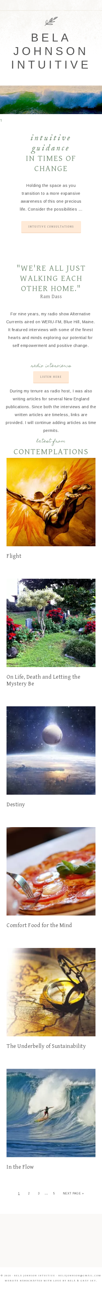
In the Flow (20, 1167)
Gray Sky (88, 1280)
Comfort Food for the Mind (39, 925)
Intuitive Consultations (51, 226)
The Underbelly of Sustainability (46, 1046)
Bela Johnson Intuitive (51, 51)
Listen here (51, 377)
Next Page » (73, 1193)
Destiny (16, 804)
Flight (14, 556)
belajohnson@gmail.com (79, 1275)
